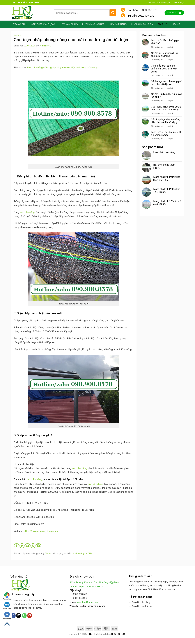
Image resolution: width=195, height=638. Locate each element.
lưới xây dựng (95, 484)
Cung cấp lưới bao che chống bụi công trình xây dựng (164, 68)
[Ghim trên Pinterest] (32, 545)
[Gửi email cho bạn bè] (27, 545)
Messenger (7, 618)
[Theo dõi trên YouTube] (29, 615)
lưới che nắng (27, 212)
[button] (174, 12)
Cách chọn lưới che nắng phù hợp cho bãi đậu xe (166, 83)
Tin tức (17, 35)
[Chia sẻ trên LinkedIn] (38, 545)
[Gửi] (113, 12)
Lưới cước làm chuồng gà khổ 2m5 (165, 42)
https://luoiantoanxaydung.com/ (41, 531)
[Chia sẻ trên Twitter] (22, 545)
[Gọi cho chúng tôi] (24, 615)
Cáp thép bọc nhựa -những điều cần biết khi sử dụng (165, 121)
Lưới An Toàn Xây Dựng (159, 2)
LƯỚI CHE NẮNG (118, 24)
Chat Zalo (7, 608)
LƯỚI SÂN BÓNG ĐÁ (142, 24)
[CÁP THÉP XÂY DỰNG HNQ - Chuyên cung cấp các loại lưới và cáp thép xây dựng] (30, 12)
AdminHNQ (45, 45)
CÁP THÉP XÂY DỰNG (43, 24)
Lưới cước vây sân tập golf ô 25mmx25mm (166, 133)
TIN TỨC (162, 24)
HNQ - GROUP (118, 634)
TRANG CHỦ (20, 24)
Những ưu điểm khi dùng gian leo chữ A (166, 95)
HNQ (90, 634)
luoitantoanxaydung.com (92, 606)
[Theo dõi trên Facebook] (13, 615)
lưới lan (89, 553)
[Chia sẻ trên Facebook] (16, 545)
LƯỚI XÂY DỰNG (69, 24)
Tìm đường (7, 599)
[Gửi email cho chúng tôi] (18, 615)
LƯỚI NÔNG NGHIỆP (93, 24)
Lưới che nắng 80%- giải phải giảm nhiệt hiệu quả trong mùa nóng (62, 67)
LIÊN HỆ (176, 24)
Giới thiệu (179, 2)
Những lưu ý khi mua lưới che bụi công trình (164, 54)
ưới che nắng (34, 479)
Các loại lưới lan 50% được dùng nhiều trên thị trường (166, 108)
